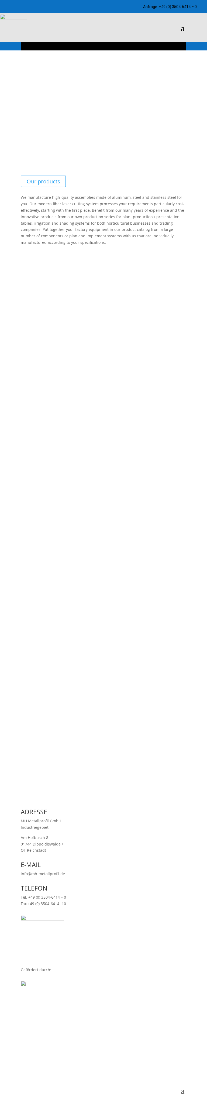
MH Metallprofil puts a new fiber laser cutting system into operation (93, 739)
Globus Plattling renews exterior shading (66, 694)
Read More (19, 588)
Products (38, 429)
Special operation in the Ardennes (55, 599)
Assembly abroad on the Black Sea (56, 647)
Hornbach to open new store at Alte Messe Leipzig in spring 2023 (97, 547)
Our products (43, 181)
